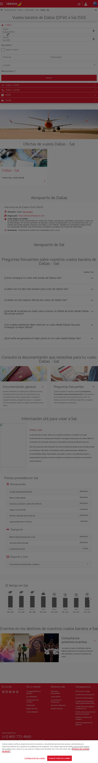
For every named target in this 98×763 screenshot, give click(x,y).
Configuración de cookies (34, 758)
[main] (49, 751)
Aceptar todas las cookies (59, 758)
